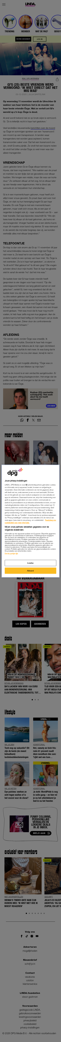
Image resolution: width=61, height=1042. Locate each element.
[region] (30, 521)
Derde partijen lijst (11, 553)
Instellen (30, 563)
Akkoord (30, 570)
